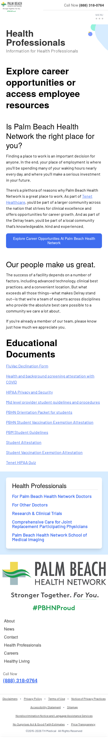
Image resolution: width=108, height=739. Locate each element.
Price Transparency (83, 724)
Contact (11, 637)
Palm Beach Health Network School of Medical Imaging (49, 537)
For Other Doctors (30, 504)
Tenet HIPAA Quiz (21, 462)
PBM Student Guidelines (27, 432)
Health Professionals (22, 645)
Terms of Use (56, 698)
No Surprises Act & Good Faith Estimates (39, 724)
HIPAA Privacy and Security (29, 392)
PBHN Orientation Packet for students (39, 412)
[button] (99, 16)
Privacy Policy (33, 698)
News (9, 629)
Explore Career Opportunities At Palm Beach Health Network (54, 240)
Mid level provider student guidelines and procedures (53, 402)
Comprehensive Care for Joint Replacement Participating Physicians (50, 524)
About (9, 621)
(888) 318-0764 (91, 5)
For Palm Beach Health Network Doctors (52, 496)
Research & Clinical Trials (37, 513)
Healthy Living (17, 661)
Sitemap (72, 707)
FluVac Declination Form (27, 365)
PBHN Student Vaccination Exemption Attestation (49, 422)
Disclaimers (10, 698)
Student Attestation (23, 442)
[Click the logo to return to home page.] (11, 7)
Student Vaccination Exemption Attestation (44, 452)
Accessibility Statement (45, 707)
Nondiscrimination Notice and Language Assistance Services (54, 715)
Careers (11, 653)
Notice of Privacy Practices (88, 698)
